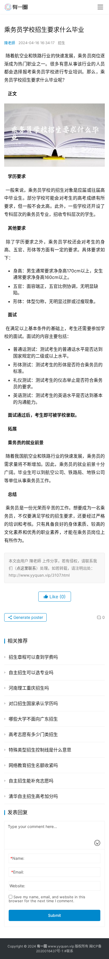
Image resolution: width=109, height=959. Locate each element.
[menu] (100, 7)
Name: (17, 858)
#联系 (68, 951)
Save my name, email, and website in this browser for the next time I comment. (47, 899)
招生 (61, 42)
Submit (54, 915)
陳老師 (9, 42)
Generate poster (27, 617)
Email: (17, 872)
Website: (17, 885)
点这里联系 (26, 568)
